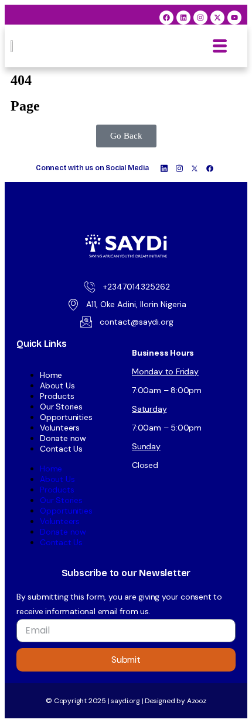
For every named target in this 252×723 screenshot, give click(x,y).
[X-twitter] (217, 18)
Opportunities (66, 417)
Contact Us (61, 448)
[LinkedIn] (164, 167)
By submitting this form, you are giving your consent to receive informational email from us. (119, 604)
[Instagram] (200, 18)
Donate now (63, 438)
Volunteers (60, 427)
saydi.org (126, 700)
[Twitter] (194, 167)
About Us (57, 385)
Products (57, 396)
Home (51, 375)
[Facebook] (166, 18)
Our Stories (61, 406)
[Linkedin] (183, 18)
